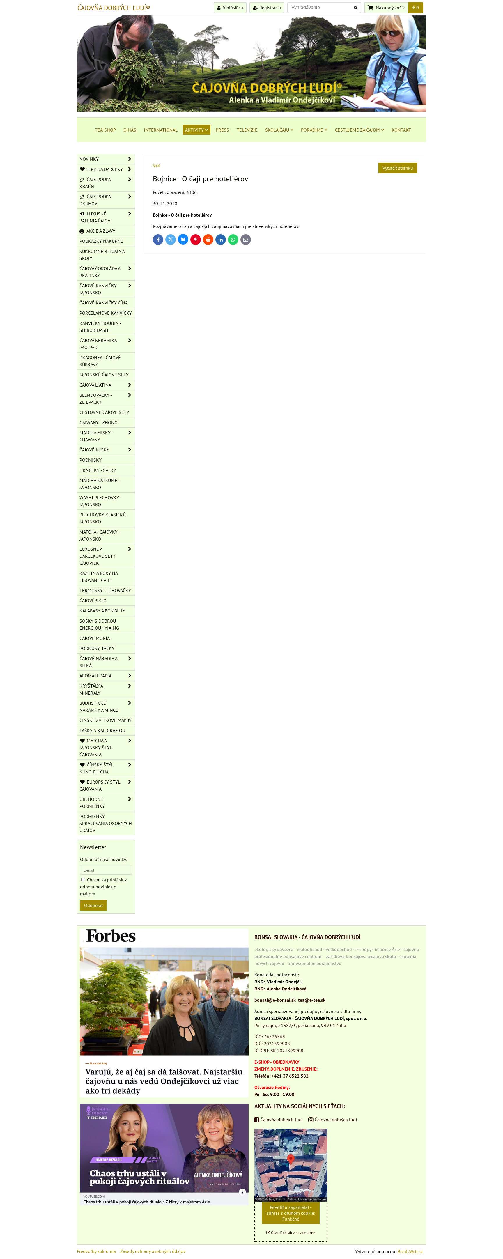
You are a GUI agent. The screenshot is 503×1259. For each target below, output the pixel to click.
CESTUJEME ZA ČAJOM (357, 130)
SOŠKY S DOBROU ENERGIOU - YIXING (99, 624)
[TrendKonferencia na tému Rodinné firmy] (164, 1204)
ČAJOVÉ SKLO (93, 600)
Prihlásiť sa (231, 7)
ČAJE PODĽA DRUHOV (95, 200)
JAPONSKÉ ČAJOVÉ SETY (104, 375)
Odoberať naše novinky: (103, 859)
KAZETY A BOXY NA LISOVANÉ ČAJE (98, 576)
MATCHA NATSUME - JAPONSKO (99, 483)
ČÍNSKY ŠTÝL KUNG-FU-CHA (96, 768)
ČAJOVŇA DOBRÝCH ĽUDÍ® (113, 8)
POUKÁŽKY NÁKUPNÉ (101, 241)
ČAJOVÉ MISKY (94, 450)
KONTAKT (401, 130)
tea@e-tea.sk (311, 1000)
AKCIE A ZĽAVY (100, 231)
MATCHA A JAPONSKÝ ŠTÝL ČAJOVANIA (95, 747)
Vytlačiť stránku (397, 168)
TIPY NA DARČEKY (104, 169)
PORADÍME (312, 130)
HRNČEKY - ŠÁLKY (97, 470)
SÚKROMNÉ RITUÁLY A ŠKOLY (102, 254)
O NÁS (129, 130)
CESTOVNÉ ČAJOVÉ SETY (104, 412)
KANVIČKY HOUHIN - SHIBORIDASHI (100, 326)
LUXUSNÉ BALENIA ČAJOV (94, 217)
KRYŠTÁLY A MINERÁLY (91, 689)
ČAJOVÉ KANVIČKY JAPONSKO (98, 289)
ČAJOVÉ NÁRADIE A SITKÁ (98, 662)
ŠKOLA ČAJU (277, 130)
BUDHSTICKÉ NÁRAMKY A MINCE (98, 706)
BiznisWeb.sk (410, 1251)
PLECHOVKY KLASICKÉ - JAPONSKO (103, 518)
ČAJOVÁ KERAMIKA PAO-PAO (98, 343)
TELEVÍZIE (247, 130)
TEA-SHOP (105, 130)
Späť (156, 165)
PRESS (222, 130)
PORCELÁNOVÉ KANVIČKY (105, 313)
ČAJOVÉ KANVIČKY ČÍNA (103, 303)
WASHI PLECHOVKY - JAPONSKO (100, 501)
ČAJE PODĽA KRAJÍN (95, 182)
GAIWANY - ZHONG (98, 422)
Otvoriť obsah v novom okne (292, 1232)
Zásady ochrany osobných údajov (153, 1251)
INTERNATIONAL (161, 130)
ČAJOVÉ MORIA (94, 638)
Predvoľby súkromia (96, 1251)
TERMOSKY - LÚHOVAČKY (105, 590)
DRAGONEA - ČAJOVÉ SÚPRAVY (100, 361)
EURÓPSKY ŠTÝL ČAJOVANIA (99, 785)
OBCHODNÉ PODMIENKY (92, 802)
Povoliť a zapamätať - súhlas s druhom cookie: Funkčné (291, 1213)
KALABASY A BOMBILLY (102, 611)
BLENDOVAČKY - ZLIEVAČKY (95, 398)
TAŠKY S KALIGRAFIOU (102, 730)
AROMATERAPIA (95, 676)
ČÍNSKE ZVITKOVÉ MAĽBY (105, 720)
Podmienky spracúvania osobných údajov (105, 823)
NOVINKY (89, 159)
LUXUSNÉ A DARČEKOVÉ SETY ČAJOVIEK (97, 556)
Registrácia (269, 7)
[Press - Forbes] (164, 1096)
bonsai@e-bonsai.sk (275, 1000)
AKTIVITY (194, 130)
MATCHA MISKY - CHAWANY (96, 436)
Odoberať (93, 905)
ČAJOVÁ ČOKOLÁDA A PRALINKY (100, 271)
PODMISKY (90, 460)
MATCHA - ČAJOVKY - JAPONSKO (99, 535)
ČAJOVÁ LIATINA (95, 385)
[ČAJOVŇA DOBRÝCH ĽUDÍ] (251, 110)
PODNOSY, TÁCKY (96, 648)
